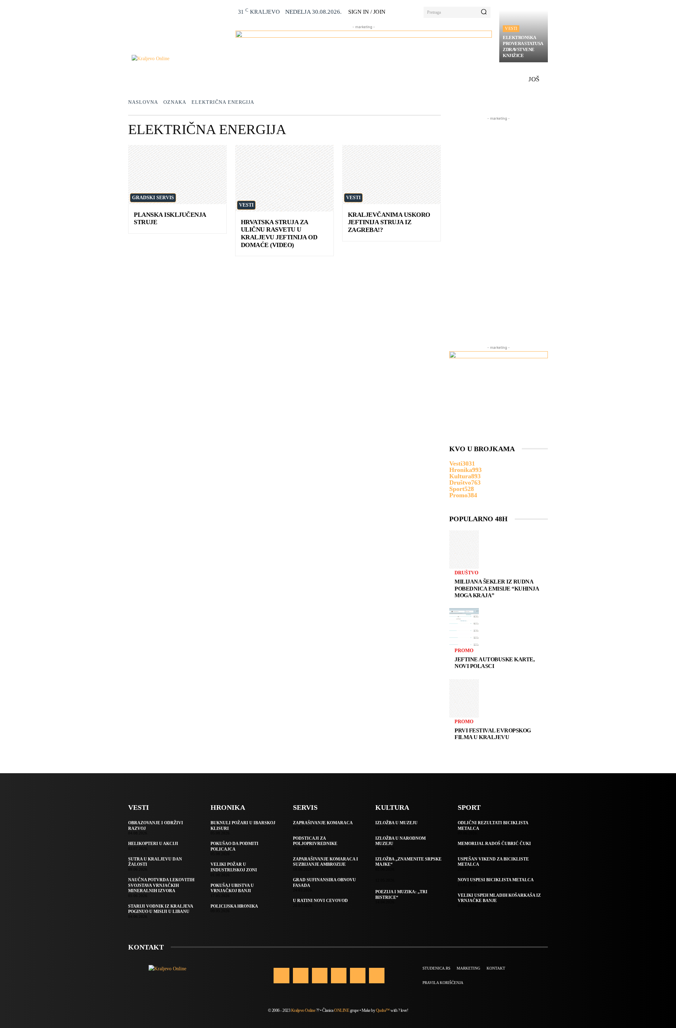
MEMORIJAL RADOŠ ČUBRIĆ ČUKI (494, 843)
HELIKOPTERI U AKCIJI (153, 843)
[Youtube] (376, 975)
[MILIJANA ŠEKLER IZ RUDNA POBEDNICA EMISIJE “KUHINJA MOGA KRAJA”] (464, 549)
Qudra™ (383, 1010)
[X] (357, 975)
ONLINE (341, 1010)
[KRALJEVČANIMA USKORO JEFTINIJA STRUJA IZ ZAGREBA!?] (391, 174)
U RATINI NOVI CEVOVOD (320, 900)
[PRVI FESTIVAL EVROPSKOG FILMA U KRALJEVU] (464, 698)
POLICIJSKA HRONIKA (234, 906)
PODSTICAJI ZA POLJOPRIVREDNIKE (315, 841)
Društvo (466, 572)
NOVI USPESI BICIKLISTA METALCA (496, 879)
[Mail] (338, 975)
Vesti (511, 28)
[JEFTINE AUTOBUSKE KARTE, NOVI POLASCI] (464, 627)
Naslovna (143, 102)
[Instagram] (300, 975)
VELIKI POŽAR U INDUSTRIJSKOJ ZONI (234, 867)
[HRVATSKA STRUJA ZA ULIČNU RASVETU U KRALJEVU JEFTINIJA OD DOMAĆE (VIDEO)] (284, 178)
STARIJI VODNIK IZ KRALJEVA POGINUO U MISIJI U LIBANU (160, 909)
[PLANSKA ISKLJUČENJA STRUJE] (177, 174)
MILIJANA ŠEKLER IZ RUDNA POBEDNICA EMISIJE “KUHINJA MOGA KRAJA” (497, 588)
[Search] (483, 12)
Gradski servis (153, 197)
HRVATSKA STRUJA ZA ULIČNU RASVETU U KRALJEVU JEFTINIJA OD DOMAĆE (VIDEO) (279, 233)
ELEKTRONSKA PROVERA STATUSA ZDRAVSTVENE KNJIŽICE (523, 46)
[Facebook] (281, 975)
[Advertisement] (498, 227)
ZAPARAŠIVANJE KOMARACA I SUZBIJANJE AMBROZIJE (325, 862)
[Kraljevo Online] (180, 58)
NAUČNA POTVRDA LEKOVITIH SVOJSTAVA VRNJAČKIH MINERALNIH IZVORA (161, 885)
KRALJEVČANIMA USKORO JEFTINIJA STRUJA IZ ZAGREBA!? (389, 222)
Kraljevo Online (303, 1010)
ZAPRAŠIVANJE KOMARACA (323, 822)
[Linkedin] (319, 975)
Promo (464, 650)
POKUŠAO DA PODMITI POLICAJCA (234, 846)
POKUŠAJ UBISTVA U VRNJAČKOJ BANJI (232, 888)
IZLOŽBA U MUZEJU (396, 822)
